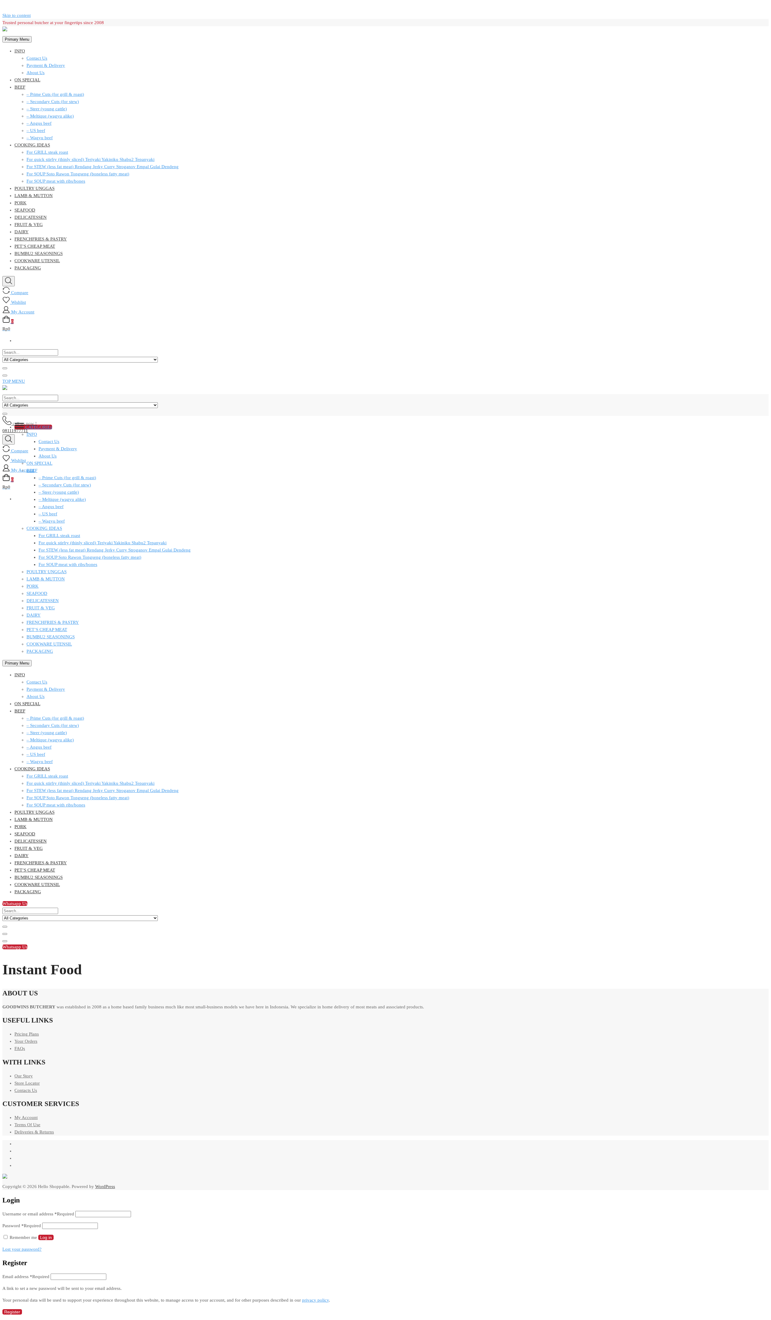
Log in (46, 1237)
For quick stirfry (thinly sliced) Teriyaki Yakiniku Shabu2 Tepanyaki (91, 159)
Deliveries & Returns (34, 1132)
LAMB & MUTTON (33, 195)
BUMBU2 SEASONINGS (38, 253)
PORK (20, 202)
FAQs (19, 1048)
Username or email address (38, 1214)
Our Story (23, 1075)
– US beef (36, 130)
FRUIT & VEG (28, 224)
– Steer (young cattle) (47, 108)
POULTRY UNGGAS (34, 188)
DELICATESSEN (30, 217)
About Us (36, 72)
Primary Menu (17, 39)
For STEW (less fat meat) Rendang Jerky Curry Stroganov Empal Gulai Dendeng (103, 166)
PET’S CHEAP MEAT (34, 246)
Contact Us (37, 58)
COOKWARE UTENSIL (37, 260)
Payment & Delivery (46, 65)
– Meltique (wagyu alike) (50, 116)
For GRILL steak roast (47, 152)
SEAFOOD (24, 210)
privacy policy (315, 1300)
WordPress (105, 1186)
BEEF (19, 87)
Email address (25, 1276)
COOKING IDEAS (32, 145)
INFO (19, 51)
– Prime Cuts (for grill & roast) (55, 94)
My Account (26, 1117)
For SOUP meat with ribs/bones (56, 181)
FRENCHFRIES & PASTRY (40, 239)
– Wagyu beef (40, 137)
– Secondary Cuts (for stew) (53, 101)
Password (21, 1225)
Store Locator (27, 1083)
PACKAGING (27, 268)
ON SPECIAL (27, 79)
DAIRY (21, 231)
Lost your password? (22, 1249)
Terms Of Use (27, 1124)
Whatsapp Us (14, 903)
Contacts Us (25, 1090)
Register (12, 1311)
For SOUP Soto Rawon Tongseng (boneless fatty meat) (78, 173)
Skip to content (16, 15)
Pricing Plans (26, 1034)
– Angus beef (39, 123)
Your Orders (25, 1041)
